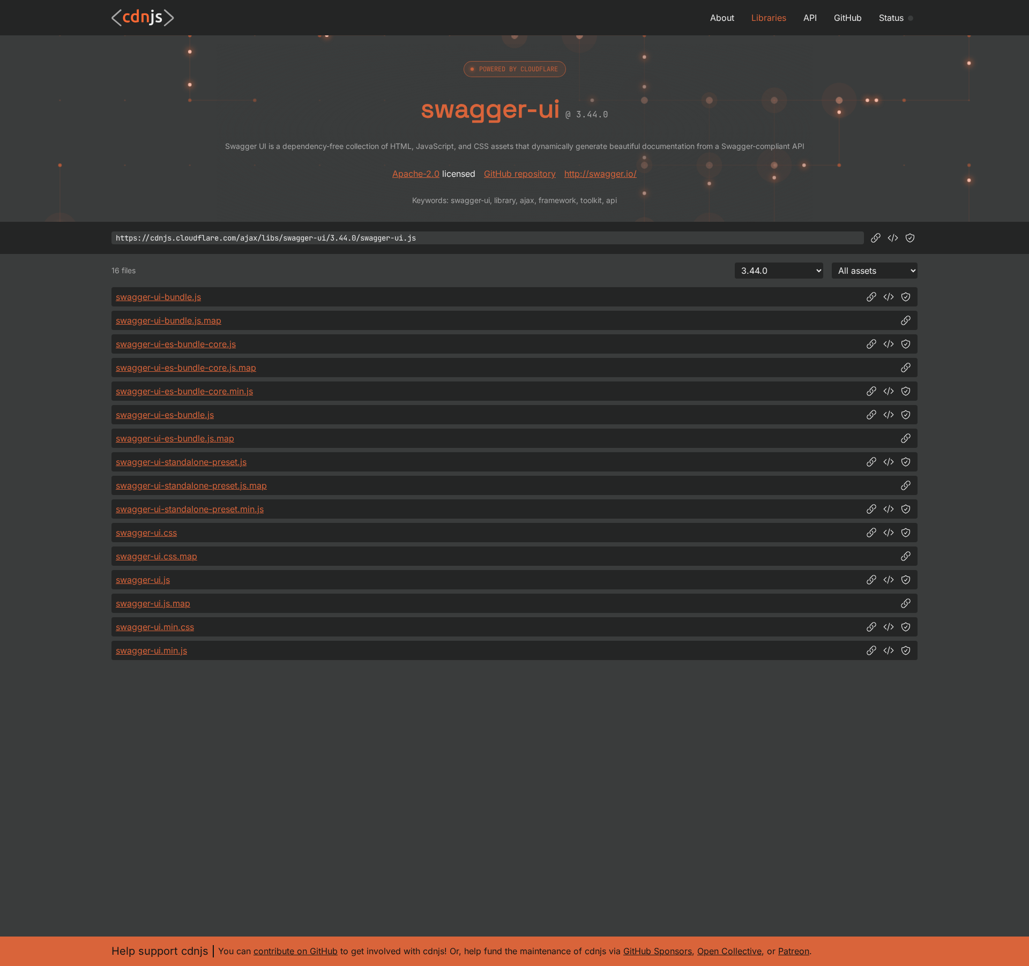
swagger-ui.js (143, 580)
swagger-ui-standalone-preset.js (181, 462)
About (722, 17)
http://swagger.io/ (600, 173)
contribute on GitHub (295, 951)
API (810, 17)
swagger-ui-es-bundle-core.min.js (184, 391)
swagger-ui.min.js (151, 650)
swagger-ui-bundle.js (158, 297)
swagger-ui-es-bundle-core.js (176, 344)
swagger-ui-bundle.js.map (168, 320)
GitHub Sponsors (657, 951)
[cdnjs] (142, 17)
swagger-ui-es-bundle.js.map (175, 438)
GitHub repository (520, 173)
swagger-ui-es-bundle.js (165, 415)
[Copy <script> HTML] (892, 237)
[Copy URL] (875, 237)
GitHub (848, 17)
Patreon (793, 951)
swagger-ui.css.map (156, 556)
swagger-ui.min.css (155, 627)
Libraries (768, 17)
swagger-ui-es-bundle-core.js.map (186, 367)
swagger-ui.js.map (153, 603)
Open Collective (729, 951)
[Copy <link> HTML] (888, 532)
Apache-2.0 (415, 173)
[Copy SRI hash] (910, 237)
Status (891, 17)
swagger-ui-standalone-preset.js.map (191, 485)
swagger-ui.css (146, 532)
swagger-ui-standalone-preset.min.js (190, 509)
